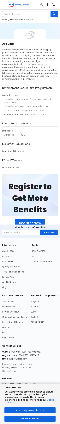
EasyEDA (35, 301)
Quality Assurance (11, 266)
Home (4, 19)
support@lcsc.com (18, 358)
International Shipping (12, 322)
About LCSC (8, 251)
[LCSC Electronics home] (19, 5)
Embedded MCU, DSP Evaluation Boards (23, 106)
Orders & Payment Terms (14, 317)
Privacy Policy (8, 277)
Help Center (8, 337)
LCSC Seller (7, 261)
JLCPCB (34, 306)
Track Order (8, 301)
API (33, 256)
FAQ (4, 332)
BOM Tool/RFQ (39, 251)
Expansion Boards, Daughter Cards (21, 110)
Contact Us (7, 256)
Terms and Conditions (13, 271)
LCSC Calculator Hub (42, 261)
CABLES (34, 317)
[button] (41, 4)
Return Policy (8, 306)
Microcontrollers (12, 134)
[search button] (54, 14)
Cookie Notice (9, 282)
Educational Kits (10, 151)
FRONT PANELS (37, 322)
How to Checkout (10, 311)
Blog (4, 287)
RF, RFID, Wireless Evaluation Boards (21, 114)
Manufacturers (16, 19)
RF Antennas (8, 167)
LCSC (33, 311)
